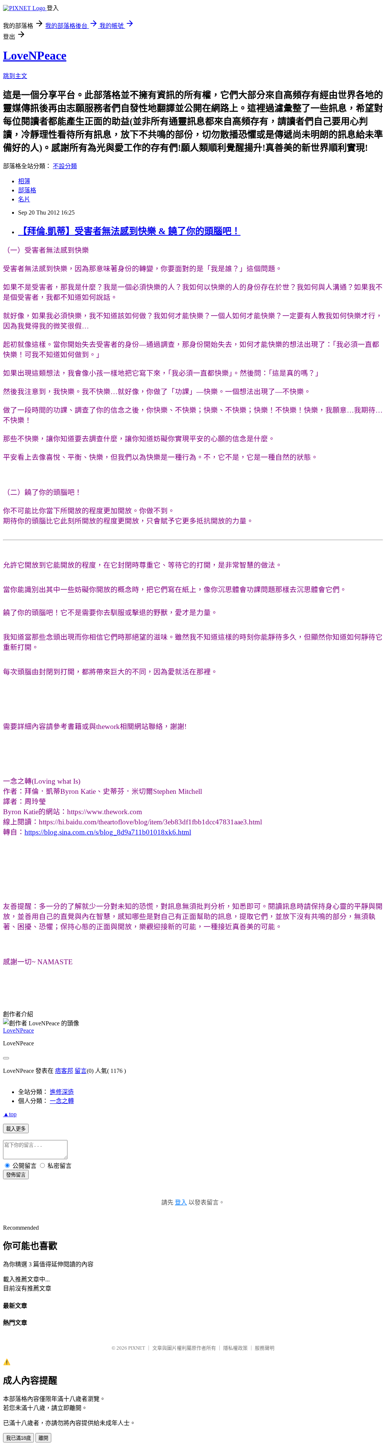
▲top (10, 1114)
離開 (43, 1438)
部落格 (27, 190)
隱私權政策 (235, 1348)
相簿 (24, 181)
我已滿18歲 (18, 1438)
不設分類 (65, 166)
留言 (81, 1071)
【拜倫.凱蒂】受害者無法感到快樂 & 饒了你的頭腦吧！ (129, 231)
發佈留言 (16, 1175)
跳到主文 (15, 76)
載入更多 (16, 1129)
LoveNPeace (34, 55)
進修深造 (62, 1092)
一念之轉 (62, 1101)
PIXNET (136, 1348)
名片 (24, 199)
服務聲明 (264, 1348)
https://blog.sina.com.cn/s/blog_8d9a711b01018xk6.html (108, 832)
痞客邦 (64, 1071)
